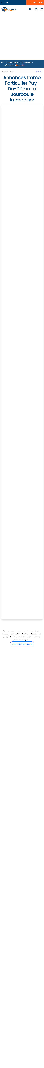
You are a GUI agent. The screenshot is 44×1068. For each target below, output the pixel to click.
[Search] (30, 9)
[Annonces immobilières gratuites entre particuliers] (2, 62)
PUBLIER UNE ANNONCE (21, 644)
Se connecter (37, 2)
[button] (36, 9)
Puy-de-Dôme (26, 62)
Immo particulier (12, 62)
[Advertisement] (22, 36)
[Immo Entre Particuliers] (9, 9)
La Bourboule (9, 65)
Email (6, 2)
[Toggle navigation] (42, 9)
